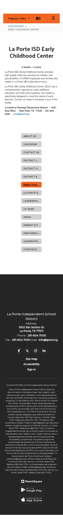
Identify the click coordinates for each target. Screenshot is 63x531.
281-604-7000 (37, 335)
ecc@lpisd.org (21, 113)
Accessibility (31, 364)
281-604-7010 (21, 339)
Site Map (31, 359)
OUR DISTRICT (16, 26)
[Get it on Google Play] (31, 489)
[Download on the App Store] (31, 499)
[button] (19, 18)
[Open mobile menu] (53, 18)
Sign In (31, 369)
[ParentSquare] (31, 481)
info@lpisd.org (48, 339)
